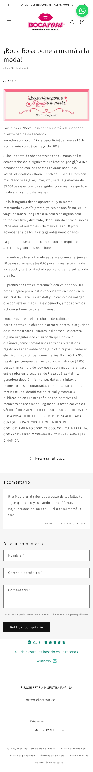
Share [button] (12, 81)
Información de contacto (48, 762)
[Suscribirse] (69, 700)
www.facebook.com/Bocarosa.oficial (31, 140)
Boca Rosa (22, 748)
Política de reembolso (73, 748)
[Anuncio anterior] (8, 5)
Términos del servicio (52, 755)
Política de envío (78, 755)
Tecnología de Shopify (42, 748)
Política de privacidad (22, 755)
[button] (9, 22)
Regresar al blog (50, 458)
